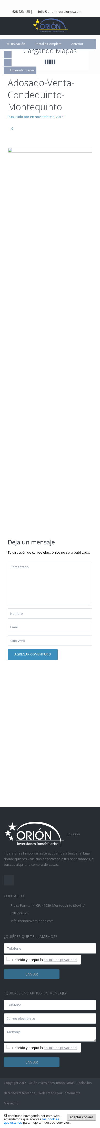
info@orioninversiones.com (59, 11)
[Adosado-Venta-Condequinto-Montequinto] (50, 339)
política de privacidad (60, 959)
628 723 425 (21, 11)
